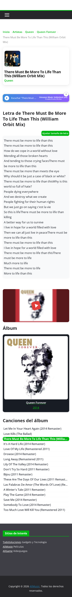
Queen (29, 32)
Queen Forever (46, 32)
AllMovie (8, 546)
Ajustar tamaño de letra (55, 133)
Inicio (6, 32)
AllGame (8, 551)
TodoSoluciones (12, 542)
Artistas (17, 32)
